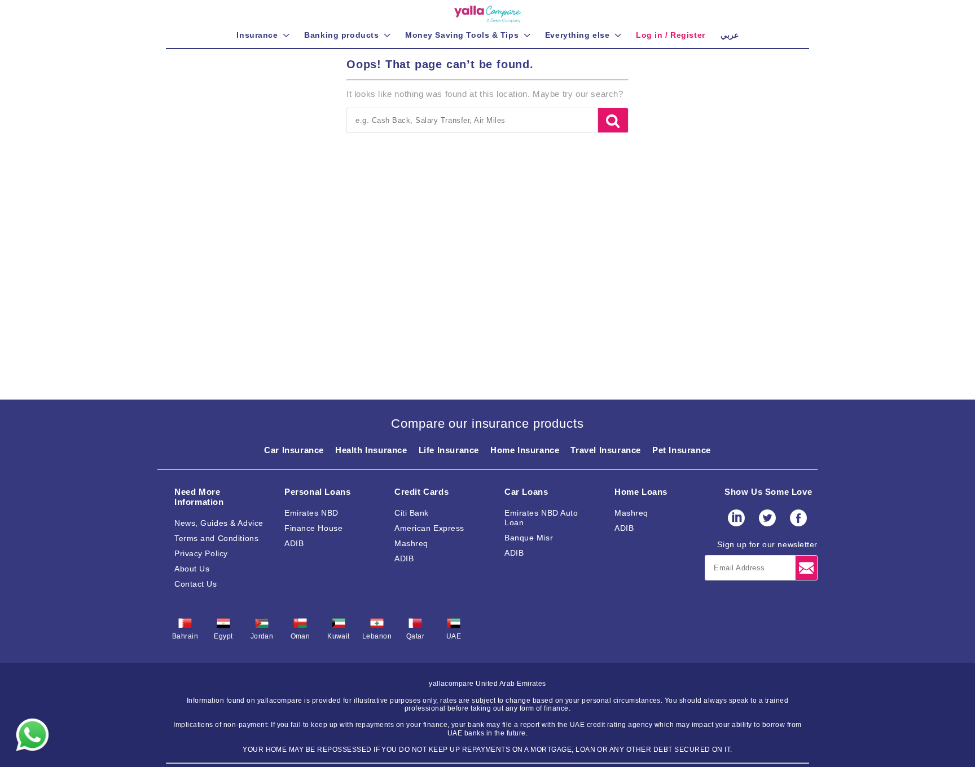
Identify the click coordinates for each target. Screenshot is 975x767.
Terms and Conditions (216, 538)
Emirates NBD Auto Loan (541, 517)
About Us (191, 568)
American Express (429, 528)
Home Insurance (524, 450)
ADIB (294, 543)
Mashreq (411, 543)
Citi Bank (411, 512)
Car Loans (526, 491)
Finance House (313, 528)
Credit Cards (421, 491)
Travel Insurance (605, 450)
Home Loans (640, 491)
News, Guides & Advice (218, 522)
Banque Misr (528, 537)
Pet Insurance (681, 450)
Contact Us (195, 583)
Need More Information (199, 497)
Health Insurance (371, 450)
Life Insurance (449, 450)
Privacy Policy (201, 553)
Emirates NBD (311, 512)
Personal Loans (317, 491)
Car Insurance (294, 450)
